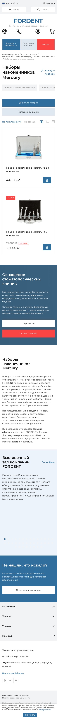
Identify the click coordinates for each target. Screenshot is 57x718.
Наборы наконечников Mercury (20, 87)
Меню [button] (15, 9)
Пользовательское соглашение (15, 696)
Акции (46, 44)
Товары (6, 616)
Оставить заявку (28, 333)
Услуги (6, 626)
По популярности (11, 122)
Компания (8, 606)
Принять (30, 714)
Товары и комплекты (11, 44)
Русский (10, 3)
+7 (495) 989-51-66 (24, 650)
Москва (50, 3)
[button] (5, 539)
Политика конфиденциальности (16, 698)
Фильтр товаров (29, 102)
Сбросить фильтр (30, 112)
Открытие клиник (28, 44)
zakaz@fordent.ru (19, 656)
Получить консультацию (28, 590)
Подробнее (29, 323)
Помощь (7, 635)
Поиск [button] (44, 9)
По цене (28, 122)
